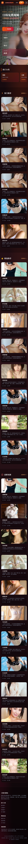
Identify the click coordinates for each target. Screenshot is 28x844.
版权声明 (3, 820)
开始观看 (9, 29)
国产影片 (3, 805)
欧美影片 (3, 809)
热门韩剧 (19, 29)
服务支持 (3, 818)
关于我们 (3, 822)
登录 (21, 2)
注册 (17, 2)
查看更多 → (24, 93)
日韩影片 (3, 807)
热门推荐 (3, 812)
